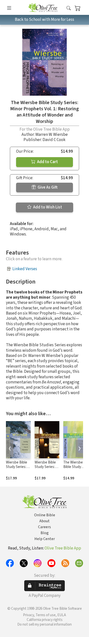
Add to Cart (47, 162)
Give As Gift (47, 187)
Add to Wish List (47, 207)
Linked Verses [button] (24, 269)
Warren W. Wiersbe (51, 135)
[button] (69, 8)
